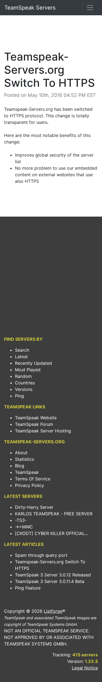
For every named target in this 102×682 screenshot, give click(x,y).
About (21, 452)
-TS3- (21, 520)
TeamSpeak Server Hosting (43, 430)
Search (22, 350)
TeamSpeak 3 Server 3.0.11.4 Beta (49, 581)
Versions (23, 389)
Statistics (24, 459)
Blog (19, 465)
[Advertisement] (51, 34)
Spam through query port (41, 555)
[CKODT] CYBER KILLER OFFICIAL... (51, 533)
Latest (21, 356)
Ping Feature (28, 588)
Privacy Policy (29, 485)
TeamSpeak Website (36, 417)
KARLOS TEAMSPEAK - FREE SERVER (53, 513)
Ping (19, 396)
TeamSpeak (27, 472)
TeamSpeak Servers (29, 7)
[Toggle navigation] (90, 7)
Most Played (28, 369)
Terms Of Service (32, 478)
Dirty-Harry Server (34, 507)
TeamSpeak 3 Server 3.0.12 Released (53, 575)
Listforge (53, 611)
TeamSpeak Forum (34, 424)
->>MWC (24, 527)
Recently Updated (33, 363)
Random (23, 376)
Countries (25, 382)
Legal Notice (85, 668)
